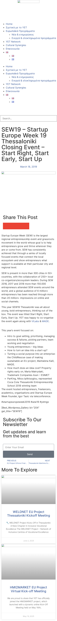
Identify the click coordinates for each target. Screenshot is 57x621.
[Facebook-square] (3, 107)
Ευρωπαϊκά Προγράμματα (20, 30)
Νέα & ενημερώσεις (23, 34)
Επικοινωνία (12, 48)
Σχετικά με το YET (16, 27)
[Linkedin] (19, 107)
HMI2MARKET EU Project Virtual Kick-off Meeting (28, 589)
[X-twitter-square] (11, 107)
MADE (45, 321)
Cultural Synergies (16, 45)
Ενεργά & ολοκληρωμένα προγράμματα (34, 38)
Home (9, 23)
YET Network (13, 41)
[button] (28, 63)
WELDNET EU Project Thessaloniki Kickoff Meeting (28, 513)
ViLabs (35, 321)
